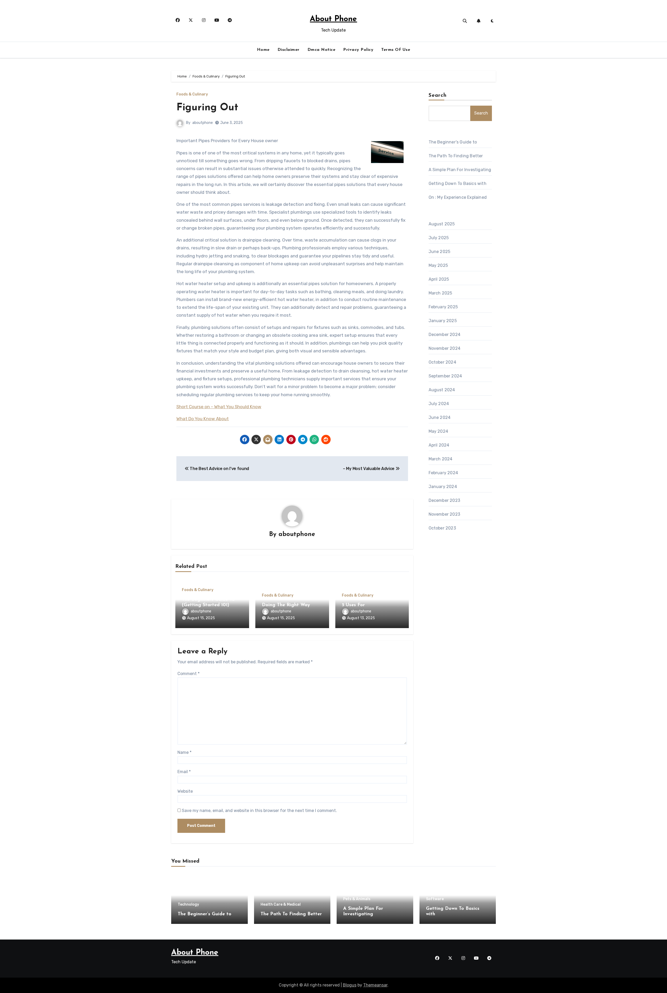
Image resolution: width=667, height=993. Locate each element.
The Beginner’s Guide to (453, 142)
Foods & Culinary (192, 94)
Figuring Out (207, 108)
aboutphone (202, 123)
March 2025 (440, 293)
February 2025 (443, 306)
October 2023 (442, 528)
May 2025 (438, 265)
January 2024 (443, 486)
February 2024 (443, 472)
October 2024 (442, 362)
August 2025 (442, 223)
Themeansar (375, 985)
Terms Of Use (395, 50)
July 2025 (439, 237)
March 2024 (441, 458)
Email (184, 771)
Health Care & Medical (281, 904)
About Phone (333, 19)
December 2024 (445, 334)
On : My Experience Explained (458, 197)
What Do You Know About (202, 418)
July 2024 (439, 403)
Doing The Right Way (286, 605)
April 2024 (439, 445)
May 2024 (438, 431)
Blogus (349, 985)
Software (435, 899)
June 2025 (439, 251)
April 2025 (439, 279)
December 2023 (444, 500)
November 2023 (444, 514)
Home (263, 50)
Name (184, 752)
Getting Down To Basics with (457, 183)
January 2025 (443, 320)
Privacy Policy (358, 50)
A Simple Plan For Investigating (460, 169)
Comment (188, 673)
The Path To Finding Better (456, 155)
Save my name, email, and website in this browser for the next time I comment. (259, 810)
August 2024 (442, 389)
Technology (188, 904)
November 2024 (445, 348)
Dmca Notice (321, 50)
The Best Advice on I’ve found (219, 468)
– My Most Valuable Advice (369, 468)
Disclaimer (288, 50)
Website (185, 791)
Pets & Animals (356, 899)
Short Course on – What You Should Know (218, 406)
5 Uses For (353, 605)
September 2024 (445, 376)
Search (438, 95)
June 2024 (440, 417)
